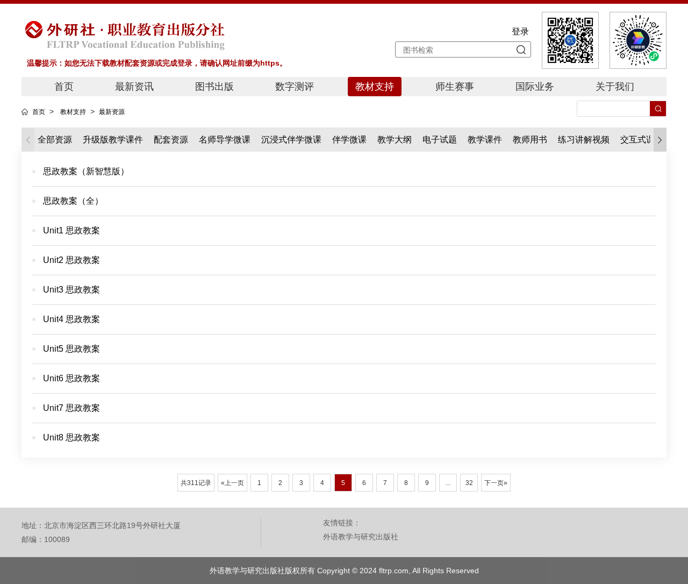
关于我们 (615, 86)
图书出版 (214, 86)
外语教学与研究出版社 (360, 536)
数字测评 (294, 86)
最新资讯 (134, 86)
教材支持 (374, 86)
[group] (113, 139)
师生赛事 (454, 86)
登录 (520, 31)
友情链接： (342, 522)
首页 (64, 86)
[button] (660, 140)
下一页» (495, 483)
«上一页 (232, 483)
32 (469, 483)
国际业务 (534, 86)
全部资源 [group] (55, 139)
